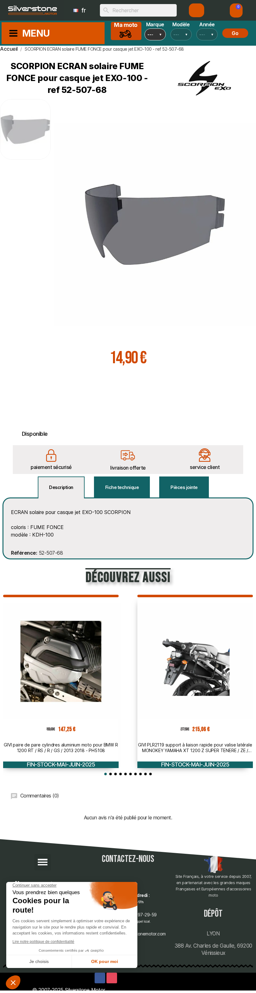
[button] (236, 10)
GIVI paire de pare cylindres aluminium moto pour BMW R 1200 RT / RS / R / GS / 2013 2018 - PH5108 (61, 747)
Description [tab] (61, 487)
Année (207, 24)
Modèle (181, 24)
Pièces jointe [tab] (184, 487)
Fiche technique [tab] (122, 487)
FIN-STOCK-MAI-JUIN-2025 (61, 764)
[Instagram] (111, 978)
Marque (155, 24)
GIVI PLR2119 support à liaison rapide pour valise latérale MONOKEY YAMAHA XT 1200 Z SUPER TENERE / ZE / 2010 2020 (195, 747)
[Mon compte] (196, 10)
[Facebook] (100, 978)
